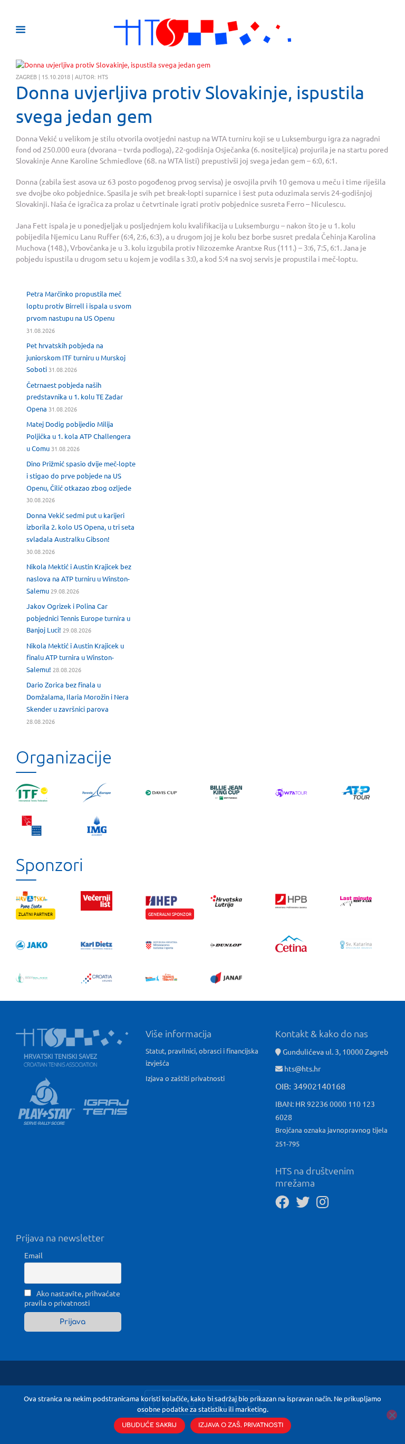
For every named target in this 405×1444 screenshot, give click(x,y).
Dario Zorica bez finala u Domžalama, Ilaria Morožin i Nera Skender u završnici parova (77, 696)
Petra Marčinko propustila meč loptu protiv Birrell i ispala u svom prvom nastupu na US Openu (78, 305)
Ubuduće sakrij (149, 1425)
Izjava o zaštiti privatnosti (185, 1078)
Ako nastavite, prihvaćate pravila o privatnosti (72, 1297)
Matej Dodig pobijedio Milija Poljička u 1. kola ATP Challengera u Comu (78, 436)
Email (33, 1255)
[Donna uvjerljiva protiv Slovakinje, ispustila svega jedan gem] (113, 65)
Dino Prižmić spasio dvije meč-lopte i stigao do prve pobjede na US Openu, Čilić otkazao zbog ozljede (81, 475)
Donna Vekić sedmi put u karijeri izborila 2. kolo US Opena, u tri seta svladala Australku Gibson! (80, 527)
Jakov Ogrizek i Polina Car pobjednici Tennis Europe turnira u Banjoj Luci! (78, 618)
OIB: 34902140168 (310, 1085)
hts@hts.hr (302, 1068)
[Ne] (392, 1415)
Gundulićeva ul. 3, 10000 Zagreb (334, 1051)
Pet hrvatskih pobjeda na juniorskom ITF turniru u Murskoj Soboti (76, 357)
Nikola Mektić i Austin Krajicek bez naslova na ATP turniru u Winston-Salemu (78, 578)
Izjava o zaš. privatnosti (240, 1425)
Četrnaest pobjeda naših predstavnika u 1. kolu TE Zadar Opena (74, 397)
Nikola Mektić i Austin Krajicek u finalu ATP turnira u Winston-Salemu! (75, 657)
